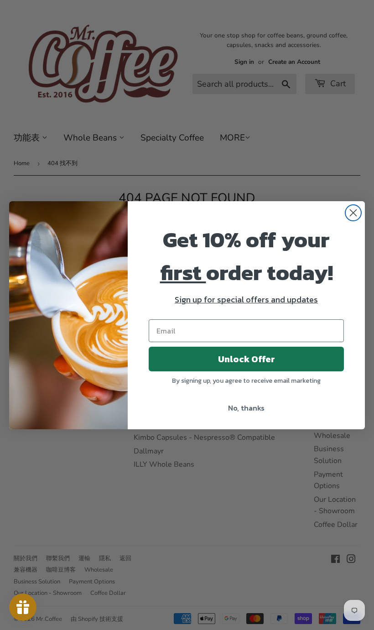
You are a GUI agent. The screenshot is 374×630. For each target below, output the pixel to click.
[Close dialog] (353, 213)
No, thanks (246, 407)
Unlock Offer (246, 359)
